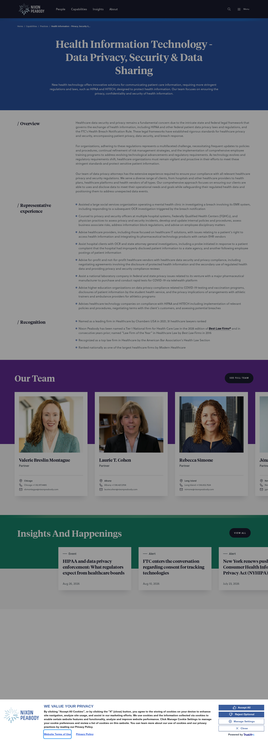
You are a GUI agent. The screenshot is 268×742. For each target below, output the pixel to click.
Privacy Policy (85, 734)
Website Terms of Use (57, 734)
